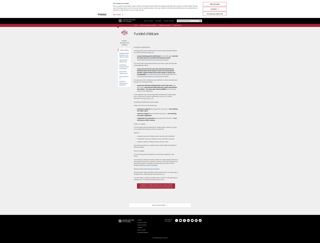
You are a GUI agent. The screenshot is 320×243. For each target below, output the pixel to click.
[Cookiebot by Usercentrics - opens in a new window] (102, 14)
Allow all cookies (215, 4)
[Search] (200, 21)
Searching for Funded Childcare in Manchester (123, 66)
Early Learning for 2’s (124, 77)
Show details (117, 14)
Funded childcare (124, 50)
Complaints (140, 227)
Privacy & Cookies (141, 230)
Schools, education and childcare (148, 25)
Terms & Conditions (141, 225)
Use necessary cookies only (215, 14)
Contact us (139, 220)
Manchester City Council (129, 19)
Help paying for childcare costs (123, 60)
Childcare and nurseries (164, 25)
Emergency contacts (142, 222)
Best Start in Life (148, 98)
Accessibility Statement (142, 232)
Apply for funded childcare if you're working (146, 169)
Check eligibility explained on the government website (153, 60)
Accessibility (158, 21)
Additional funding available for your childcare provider (124, 55)
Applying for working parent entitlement (123, 83)
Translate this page (169, 21)
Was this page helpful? (159, 205)
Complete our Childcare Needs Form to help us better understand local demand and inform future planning (156, 186)
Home (136, 25)
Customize (214, 9)
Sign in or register (148, 21)
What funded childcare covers (123, 72)
